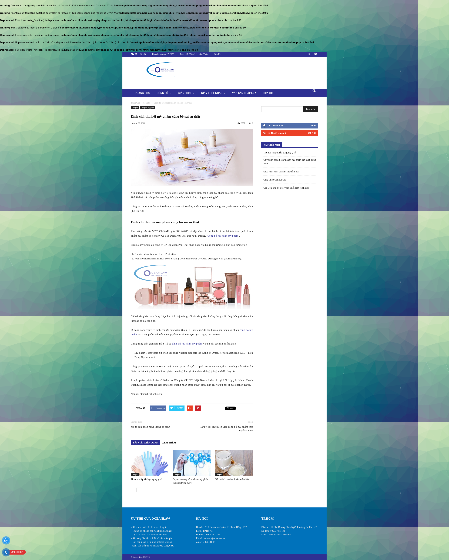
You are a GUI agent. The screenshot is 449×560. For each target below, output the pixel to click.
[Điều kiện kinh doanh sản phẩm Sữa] (234, 463)
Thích (312, 125)
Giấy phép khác (211, 93)
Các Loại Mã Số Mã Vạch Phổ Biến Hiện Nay (286, 187)
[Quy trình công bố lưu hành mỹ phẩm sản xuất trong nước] (192, 463)
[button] (314, 93)
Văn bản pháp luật (245, 93)
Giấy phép (184, 93)
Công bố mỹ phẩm (147, 108)
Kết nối (312, 133)
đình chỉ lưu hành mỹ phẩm (187, 343)
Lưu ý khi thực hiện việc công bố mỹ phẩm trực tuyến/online (226, 428)
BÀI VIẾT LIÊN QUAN (145, 442)
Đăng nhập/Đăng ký (188, 54)
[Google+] (309, 55)
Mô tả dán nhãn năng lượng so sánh (150, 426)
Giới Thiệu (203, 54)
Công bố (162, 93)
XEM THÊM (169, 442)
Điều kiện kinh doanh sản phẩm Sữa (232, 479)
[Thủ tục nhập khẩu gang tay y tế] (150, 463)
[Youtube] (315, 55)
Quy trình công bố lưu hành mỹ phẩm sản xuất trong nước (289, 162)
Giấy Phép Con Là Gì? (274, 179)
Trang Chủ (142, 93)
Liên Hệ (217, 54)
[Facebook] (304, 55)
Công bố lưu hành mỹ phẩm (222, 235)
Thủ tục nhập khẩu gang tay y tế (146, 479)
